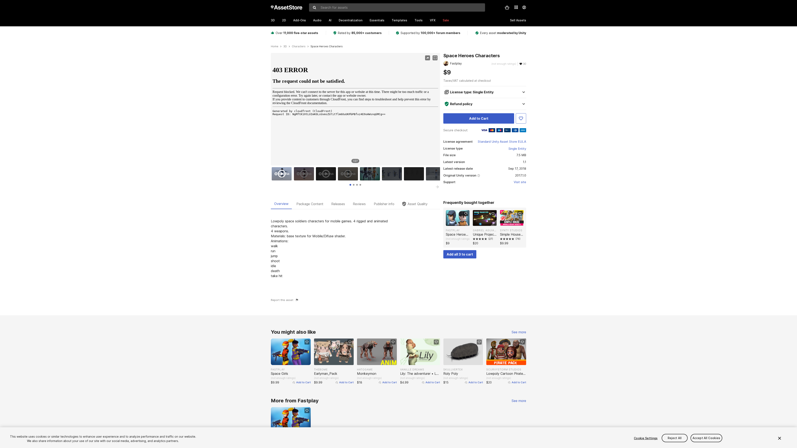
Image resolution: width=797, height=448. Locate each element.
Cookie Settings (646, 438)
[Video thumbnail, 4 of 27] (349, 173)
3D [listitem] (285, 46)
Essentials (377, 20)
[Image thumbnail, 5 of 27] (371, 173)
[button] (507, 7)
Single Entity (517, 149)
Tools (418, 20)
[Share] (427, 57)
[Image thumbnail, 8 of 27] (437, 173)
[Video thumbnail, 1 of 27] (282, 173)
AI (330, 20)
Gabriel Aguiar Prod (484, 230)
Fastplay (453, 230)
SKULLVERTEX (453, 369)
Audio (317, 20)
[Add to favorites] (465, 213)
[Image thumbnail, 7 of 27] (415, 173)
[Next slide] (437, 186)
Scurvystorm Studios (503, 369)
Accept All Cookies (706, 438)
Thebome (321, 369)
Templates (399, 20)
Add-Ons (299, 20)
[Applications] (516, 7)
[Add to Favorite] (521, 118)
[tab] (350, 185)
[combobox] (397, 7)
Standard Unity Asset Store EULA (502, 142)
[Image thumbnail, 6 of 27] (393, 173)
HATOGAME (365, 369)
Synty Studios (511, 230)
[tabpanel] (355, 248)
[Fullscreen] (435, 57)
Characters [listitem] (299, 46)
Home (274, 46)
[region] (355, 109)
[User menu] (524, 7)
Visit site (520, 182)
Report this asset (282, 300)
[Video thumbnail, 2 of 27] (305, 173)
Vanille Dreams (412, 369)
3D (273, 20)
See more (519, 332)
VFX (432, 20)
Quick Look (460, 222)
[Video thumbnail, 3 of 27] (327, 173)
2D (284, 20)
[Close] (779, 438)
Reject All (675, 438)
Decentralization (350, 20)
